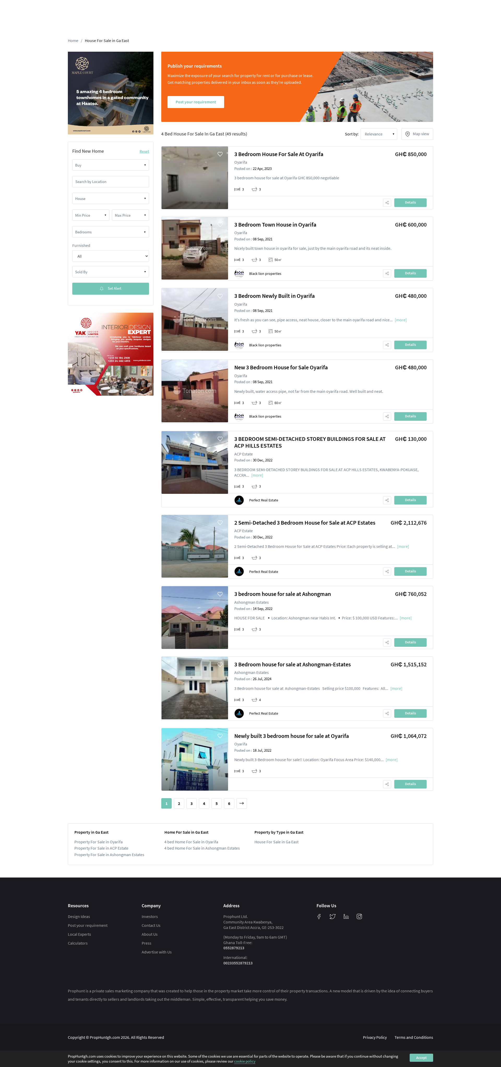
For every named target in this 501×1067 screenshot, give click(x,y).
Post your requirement (88, 925)
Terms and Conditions (414, 1037)
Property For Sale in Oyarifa (98, 841)
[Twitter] (333, 916)
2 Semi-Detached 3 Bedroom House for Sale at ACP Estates (304, 522)
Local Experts (79, 934)
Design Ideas (79, 916)
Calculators (78, 943)
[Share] (387, 203)
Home (73, 40)
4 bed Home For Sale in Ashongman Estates (202, 848)
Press (146, 943)
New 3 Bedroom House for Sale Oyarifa (281, 367)
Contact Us (151, 925)
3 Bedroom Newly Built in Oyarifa (274, 295)
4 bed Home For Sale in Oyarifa (191, 841)
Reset (144, 151)
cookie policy (244, 1061)
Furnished (81, 245)
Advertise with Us (157, 952)
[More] (401, 319)
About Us (150, 934)
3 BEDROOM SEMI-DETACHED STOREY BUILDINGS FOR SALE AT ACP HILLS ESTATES (310, 442)
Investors (150, 916)
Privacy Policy (375, 1037)
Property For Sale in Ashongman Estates (109, 854)
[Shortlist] (220, 154)
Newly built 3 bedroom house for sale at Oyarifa (291, 735)
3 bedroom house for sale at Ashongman (282, 593)
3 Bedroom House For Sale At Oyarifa (278, 154)
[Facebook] (319, 916)
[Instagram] (359, 916)
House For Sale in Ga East (107, 40)
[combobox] (110, 165)
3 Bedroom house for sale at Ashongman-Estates (292, 664)
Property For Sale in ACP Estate (101, 848)
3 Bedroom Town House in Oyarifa (275, 224)
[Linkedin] (346, 916)
